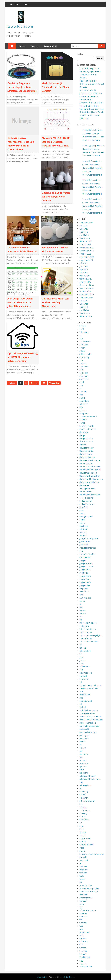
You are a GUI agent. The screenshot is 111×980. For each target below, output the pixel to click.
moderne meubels (87, 722)
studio (82, 851)
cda (81, 407)
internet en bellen (87, 629)
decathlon (84, 432)
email (81, 510)
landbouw (84, 679)
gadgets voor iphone (88, 538)
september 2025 (86, 257)
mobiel (82, 707)
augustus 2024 (86, 297)
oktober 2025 (85, 254)
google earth (85, 576)
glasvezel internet (87, 548)
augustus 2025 (86, 260)
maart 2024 (84, 313)
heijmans (83, 588)
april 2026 (84, 235)
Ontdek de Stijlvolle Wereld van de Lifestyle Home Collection (56, 196)
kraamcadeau (85, 672)
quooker (83, 766)
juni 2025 (83, 266)
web (81, 929)
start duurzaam (86, 844)
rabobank (83, 772)
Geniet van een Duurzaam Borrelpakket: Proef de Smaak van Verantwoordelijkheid (92, 168)
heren (82, 601)
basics (82, 398)
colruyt (82, 410)
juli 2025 (83, 263)
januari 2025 (85, 282)
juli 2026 (83, 225)
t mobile (83, 857)
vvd (81, 919)
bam (81, 394)
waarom (83, 922)
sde (81, 804)
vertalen (83, 913)
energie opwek (86, 516)
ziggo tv (82, 963)
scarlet (82, 794)
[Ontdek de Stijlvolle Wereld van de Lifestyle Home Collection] (57, 175)
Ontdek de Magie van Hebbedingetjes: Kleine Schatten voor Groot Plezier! (22, 87)
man (81, 691)
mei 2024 (83, 307)
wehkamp (83, 941)
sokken (82, 832)
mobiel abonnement (88, 710)
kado (81, 663)
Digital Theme (69, 977)
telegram (83, 869)
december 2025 (86, 247)
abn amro (83, 344)
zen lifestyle (84, 957)
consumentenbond (88, 416)
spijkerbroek (85, 838)
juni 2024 (83, 304)
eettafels (83, 507)
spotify (82, 841)
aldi (81, 360)
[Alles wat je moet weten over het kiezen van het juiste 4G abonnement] (23, 281)
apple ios (83, 373)
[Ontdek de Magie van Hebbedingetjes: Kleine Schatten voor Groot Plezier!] (23, 66)
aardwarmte (85, 341)
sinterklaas (84, 819)
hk (80, 604)
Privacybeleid (50, 46)
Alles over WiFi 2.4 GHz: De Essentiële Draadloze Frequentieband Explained (56, 141)
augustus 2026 (86, 222)
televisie (83, 872)
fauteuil (82, 532)
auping (82, 391)
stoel (81, 847)
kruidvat (83, 676)
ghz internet (85, 541)
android (83, 363)
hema (82, 594)
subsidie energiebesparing (91, 854)
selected (83, 807)
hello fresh (84, 591)
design (82, 435)
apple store (84, 379)
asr (80, 388)
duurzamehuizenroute (89, 494)
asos (81, 385)
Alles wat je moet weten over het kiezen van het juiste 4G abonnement (20, 302)
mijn (81, 697)
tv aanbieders (85, 885)
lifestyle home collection (90, 685)
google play (84, 585)
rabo (81, 769)
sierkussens (84, 810)
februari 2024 (85, 316)
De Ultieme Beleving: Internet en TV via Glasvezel (22, 249)
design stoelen (86, 438)
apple (82, 369)
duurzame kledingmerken (91, 479)
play (81, 751)
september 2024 (86, 294)
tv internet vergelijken (89, 888)
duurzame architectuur (90, 469)
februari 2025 (85, 279)
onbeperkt (84, 729)
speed (82, 835)
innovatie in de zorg (88, 622)
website (82, 938)
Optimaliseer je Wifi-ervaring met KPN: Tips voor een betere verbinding (22, 357)
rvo (80, 788)
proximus (83, 763)
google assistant (86, 566)
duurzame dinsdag (88, 473)
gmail (81, 551)
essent (82, 523)
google (82, 560)
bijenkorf (83, 404)
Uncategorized (86, 897)
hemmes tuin (85, 598)
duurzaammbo (86, 463)
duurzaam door (86, 448)
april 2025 (84, 272)
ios (80, 644)
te (80, 863)
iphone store (85, 651)
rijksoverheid (85, 785)
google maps (85, 582)
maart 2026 (84, 238)
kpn (81, 669)
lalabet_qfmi (88, 145)
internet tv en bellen (88, 641)
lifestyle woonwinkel (88, 688)
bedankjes (84, 401)
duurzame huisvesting (89, 476)
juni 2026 (83, 229)
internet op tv (85, 638)
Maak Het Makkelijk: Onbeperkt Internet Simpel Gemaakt (56, 87)
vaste (81, 904)
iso (80, 654)
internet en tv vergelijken (90, 635)
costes (82, 423)
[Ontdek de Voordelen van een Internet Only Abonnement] (57, 281)
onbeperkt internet (88, 732)
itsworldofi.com (20, 26)
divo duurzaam (86, 441)
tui (80, 882)
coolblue (83, 419)
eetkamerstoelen (87, 504)
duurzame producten (89, 482)
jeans (81, 657)
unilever (83, 901)
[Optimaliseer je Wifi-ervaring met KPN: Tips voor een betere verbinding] (23, 335)
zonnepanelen (85, 966)
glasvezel (83, 544)
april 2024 (84, 310)
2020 (81, 329)
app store (83, 366)
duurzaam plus (86, 454)
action (82, 348)
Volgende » (54, 383)
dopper (82, 444)
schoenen (83, 797)
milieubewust (85, 701)
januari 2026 (85, 244)
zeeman (83, 954)
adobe (82, 351)
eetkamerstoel (85, 501)
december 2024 (86, 285)
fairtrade (83, 529)
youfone (83, 951)
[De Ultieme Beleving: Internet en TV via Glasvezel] (23, 230)
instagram (84, 626)
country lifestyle (86, 426)
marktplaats (84, 694)
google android (86, 563)
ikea (81, 616)
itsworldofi (87, 130)
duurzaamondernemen (90, 466)
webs (81, 935)
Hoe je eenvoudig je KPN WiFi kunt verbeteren (55, 249)
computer (83, 413)
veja (81, 907)
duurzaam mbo (86, 451)
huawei (82, 610)
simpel (82, 816)
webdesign (84, 932)
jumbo (82, 660)
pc (80, 744)
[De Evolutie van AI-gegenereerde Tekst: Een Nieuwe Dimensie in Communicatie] (23, 120)
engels (82, 519)
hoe (81, 607)
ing (80, 619)
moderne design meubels (91, 719)
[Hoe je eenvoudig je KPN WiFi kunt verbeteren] (57, 230)
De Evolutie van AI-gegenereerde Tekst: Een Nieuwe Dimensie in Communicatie (20, 143)
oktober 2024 (85, 291)
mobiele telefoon (87, 713)
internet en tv (85, 632)
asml (81, 382)
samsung (83, 791)
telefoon (83, 866)
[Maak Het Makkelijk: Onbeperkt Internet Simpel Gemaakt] (57, 66)
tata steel (83, 860)
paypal (82, 741)
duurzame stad (86, 491)
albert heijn (84, 357)
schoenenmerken (87, 801)
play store (83, 754)
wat (81, 926)
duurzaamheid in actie (89, 460)
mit (80, 704)
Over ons (14, 4)
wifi (81, 944)
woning (82, 947)
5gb (81, 338)
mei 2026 (83, 232)
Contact (26, 4)
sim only (83, 813)
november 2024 (86, 288)
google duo (84, 573)
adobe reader (85, 354)
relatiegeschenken (87, 776)
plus (81, 757)
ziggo (81, 960)
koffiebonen (84, 666)
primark (83, 760)
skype (82, 826)
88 (44, 383)
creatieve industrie (88, 429)
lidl (80, 682)
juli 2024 (83, 300)
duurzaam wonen (87, 457)
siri (80, 822)
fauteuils (83, 535)
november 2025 (86, 250)
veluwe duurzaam (87, 910)
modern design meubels (90, 716)
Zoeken (80, 54)
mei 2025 (83, 269)
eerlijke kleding (86, 498)
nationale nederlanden (89, 726)
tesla (81, 876)
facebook (83, 526)
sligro (81, 829)
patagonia (84, 738)
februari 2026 (85, 241)
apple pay (83, 376)
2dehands (84, 332)
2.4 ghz (82, 326)
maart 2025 (84, 275)
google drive (85, 569)
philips (82, 747)
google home (85, 579)
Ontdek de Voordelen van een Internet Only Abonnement (55, 302)
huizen (82, 613)
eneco (82, 513)
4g (80, 335)
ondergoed (84, 735)
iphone (82, 647)
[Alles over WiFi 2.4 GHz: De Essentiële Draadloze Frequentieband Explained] (57, 120)
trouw (82, 879)
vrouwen (83, 916)
